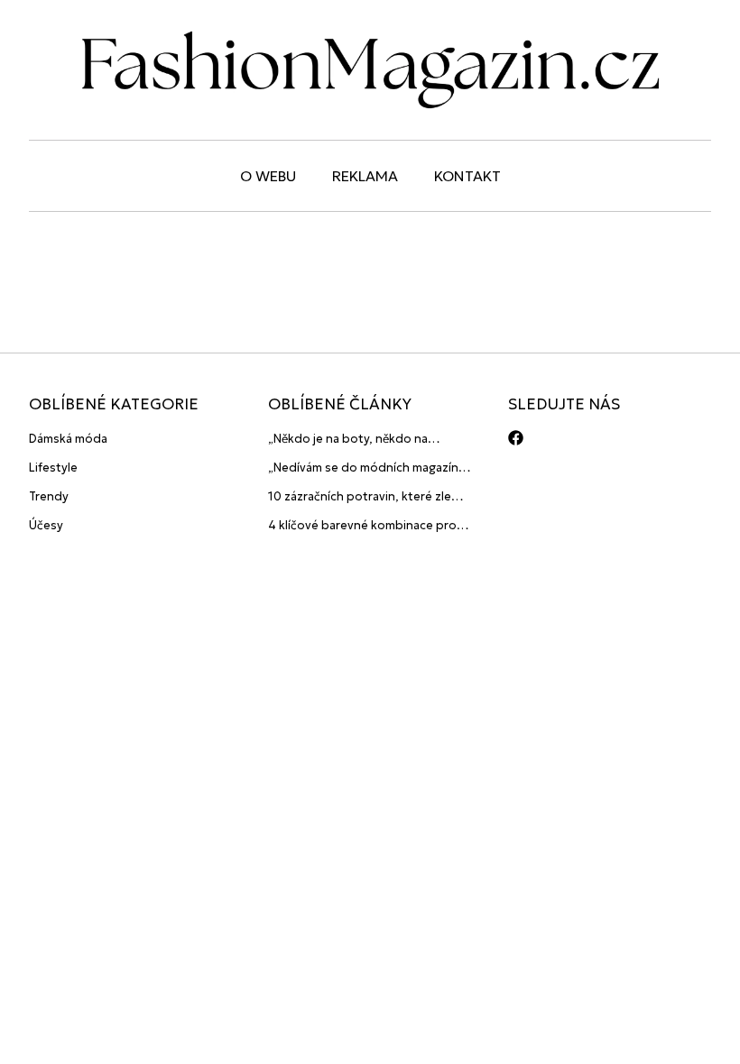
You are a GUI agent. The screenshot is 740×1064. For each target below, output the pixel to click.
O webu (268, 176)
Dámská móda (68, 438)
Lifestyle (53, 467)
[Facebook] (515, 437)
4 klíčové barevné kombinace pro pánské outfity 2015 (362, 526)
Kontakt (467, 176)
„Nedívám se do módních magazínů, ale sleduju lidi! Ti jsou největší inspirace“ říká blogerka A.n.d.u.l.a (368, 468)
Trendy (49, 496)
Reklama (365, 176)
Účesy (46, 525)
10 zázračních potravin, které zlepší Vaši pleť (367, 497)
